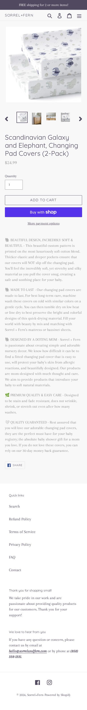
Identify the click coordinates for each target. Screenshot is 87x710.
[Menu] (79, 15)
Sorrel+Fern (19, 15)
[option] (22, 117)
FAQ (12, 557)
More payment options (44, 223)
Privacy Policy (20, 544)
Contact (15, 570)
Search (14, 506)
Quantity (11, 176)
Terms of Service (22, 531)
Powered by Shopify (57, 695)
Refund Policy (20, 519)
